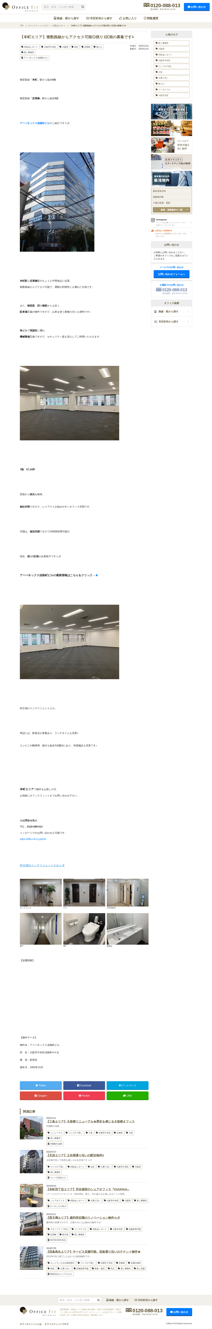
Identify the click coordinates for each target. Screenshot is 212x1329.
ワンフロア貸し (75, 1133)
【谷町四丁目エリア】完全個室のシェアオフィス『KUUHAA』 (88, 1189)
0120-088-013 (165, 5)
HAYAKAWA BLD (58, 1240)
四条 (52, 1268)
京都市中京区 (105, 1133)
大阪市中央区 (50, 47)
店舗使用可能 (135, 1229)
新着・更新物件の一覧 (172, 210)
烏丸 (113, 1268)
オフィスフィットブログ (57, 1324)
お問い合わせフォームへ (171, 274)
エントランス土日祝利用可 (62, 1263)
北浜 (92, 1167)
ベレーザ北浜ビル (58, 1177)
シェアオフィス (57, 1200)
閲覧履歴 (152, 18)
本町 (76, 47)
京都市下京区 (107, 1263)
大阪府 (65, 47)
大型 (131, 1133)
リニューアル (56, 1133)
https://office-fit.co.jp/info (33, 839)
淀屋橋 (87, 47)
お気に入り (130, 18)
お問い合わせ (198, 7)
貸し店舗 (141, 1268)
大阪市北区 (118, 1229)
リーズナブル (80, 1229)
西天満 (65, 1234)
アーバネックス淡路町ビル (36, 58)
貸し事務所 (29, 52)
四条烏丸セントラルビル (61, 1274)
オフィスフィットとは (31, 1324)
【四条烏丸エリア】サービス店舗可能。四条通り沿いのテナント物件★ (93, 1251)
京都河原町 (136, 1263)
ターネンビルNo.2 (58, 1206)
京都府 (120, 1133)
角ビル (99, 47)
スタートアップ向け (59, 1229)
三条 (90, 1133)
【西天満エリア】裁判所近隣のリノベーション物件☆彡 (83, 1217)
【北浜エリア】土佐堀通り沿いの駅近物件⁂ (75, 1155)
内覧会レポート (31, 47)
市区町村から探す (101, 18)
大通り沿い (106, 1167)
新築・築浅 (100, 1268)
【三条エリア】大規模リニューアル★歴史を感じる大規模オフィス (90, 1121)
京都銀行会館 (56, 1144)
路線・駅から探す (68, 18)
